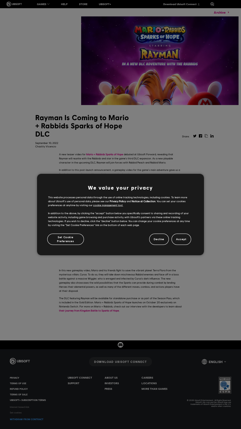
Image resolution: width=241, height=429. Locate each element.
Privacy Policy (118, 201)
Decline (159, 239)
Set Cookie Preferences (65, 239)
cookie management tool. (108, 205)
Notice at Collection (143, 201)
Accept (181, 239)
